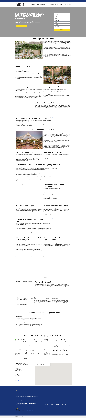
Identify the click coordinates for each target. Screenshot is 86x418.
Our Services (53, 404)
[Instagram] (67, 416)
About (48, 404)
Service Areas (58, 404)
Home (45, 404)
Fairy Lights (59, 4)
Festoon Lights (53, 4)
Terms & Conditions (52, 406)
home (18, 380)
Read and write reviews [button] (29, 410)
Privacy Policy (63, 404)
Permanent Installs (44, 4)
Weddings (33, 4)
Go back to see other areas (24, 378)
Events (37, 4)
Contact (69, 4)
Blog (57, 406)
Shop (65, 4)
